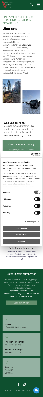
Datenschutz (20, 390)
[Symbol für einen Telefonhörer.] (32, 6)
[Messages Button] (36, 390)
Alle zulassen (21, 228)
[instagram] (24, 384)
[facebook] (18, 384)
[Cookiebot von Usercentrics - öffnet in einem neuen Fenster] (30, 154)
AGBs (29, 390)
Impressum (8, 390)
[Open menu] (38, 4)
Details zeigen (30, 222)
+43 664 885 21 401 (13, 352)
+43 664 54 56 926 (13, 345)
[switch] (37, 199)
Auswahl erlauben (21, 235)
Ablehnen (21, 241)
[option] (21, 247)
